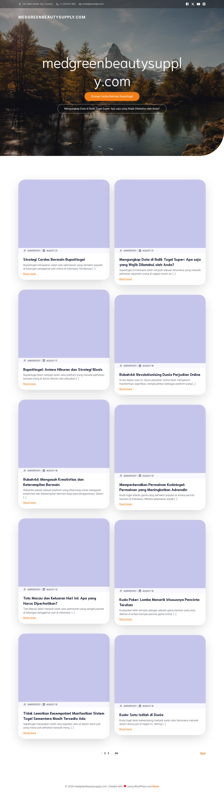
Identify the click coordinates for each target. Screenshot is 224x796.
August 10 (148, 590)
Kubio (155, 786)
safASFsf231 (33, 250)
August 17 (51, 360)
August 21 (51, 250)
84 (116, 753)
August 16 (148, 365)
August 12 (51, 589)
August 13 (148, 475)
